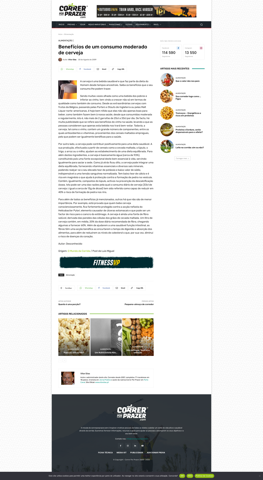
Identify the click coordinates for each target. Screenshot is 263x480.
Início (60, 34)
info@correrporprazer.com (137, 439)
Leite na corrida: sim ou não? (190, 147)
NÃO (190, 476)
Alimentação (69, 34)
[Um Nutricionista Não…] (106, 337)
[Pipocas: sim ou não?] (74, 337)
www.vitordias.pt (102, 382)
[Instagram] (128, 445)
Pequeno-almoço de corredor (139, 304)
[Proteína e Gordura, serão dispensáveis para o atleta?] (167, 129)
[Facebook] (120, 445)
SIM (182, 476)
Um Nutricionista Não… (106, 352)
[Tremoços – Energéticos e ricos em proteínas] (167, 113)
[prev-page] (60, 360)
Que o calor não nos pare (188, 81)
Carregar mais (181, 158)
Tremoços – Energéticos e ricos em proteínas (188, 114)
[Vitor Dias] (60, 59)
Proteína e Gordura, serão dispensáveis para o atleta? (189, 131)
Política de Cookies (204, 476)
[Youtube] (142, 445)
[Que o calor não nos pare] (167, 79)
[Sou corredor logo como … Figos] (167, 96)
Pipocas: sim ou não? (74, 352)
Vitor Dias (72, 59)
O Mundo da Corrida (79, 250)
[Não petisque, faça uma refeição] (138, 337)
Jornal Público (105, 380)
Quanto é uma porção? (69, 304)
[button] (201, 24)
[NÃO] (259, 476)
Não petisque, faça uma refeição (138, 351)
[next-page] (64, 360)
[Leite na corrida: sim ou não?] (167, 146)
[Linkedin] (135, 445)
